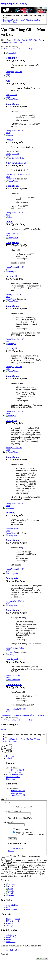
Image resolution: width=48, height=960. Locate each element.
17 (20, 49)
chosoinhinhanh (14, 684)
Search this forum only (24, 832)
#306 (8, 215)
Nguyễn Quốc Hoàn (16, 163)
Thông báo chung (13, 919)
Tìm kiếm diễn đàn (18, 770)
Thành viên (10, 779)
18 (23, 49)
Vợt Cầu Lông (11, 909)
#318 (8, 650)
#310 (8, 341)
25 (27, 49)
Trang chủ (10, 756)
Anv (8, 80)
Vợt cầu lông (11, 935)
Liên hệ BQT (11, 925)
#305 (8, 177)
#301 (8, 74)
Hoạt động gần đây (18, 795)
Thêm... (11, 851)
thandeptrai (12, 659)
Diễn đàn (9, 758)
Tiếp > (31, 49)
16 (18, 49)
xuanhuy (10, 512)
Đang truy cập (16, 793)
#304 (8, 156)
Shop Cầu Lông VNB (14, 774)
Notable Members (18, 791)
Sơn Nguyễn (12, 578)
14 (13, 49)
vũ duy (9, 221)
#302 (8, 97)
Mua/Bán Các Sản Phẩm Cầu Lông (28, 40)
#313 (8, 450)
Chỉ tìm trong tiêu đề (23, 807)
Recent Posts (16, 772)
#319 (8, 677)
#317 (8, 603)
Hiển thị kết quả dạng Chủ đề (32, 834)
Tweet (3, 729)
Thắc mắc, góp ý (12, 921)
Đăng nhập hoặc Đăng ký (14, 3)
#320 (8, 711)
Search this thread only (24, 829)
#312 (8, 413)
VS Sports (10, 907)
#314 (8, 506)
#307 (8, 235)
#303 (8, 133)
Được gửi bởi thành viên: (13, 811)
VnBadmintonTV (13, 777)
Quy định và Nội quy (14, 950)
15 (15, 49)
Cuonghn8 (11, 57)
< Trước (4, 49)
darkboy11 (11, 276)
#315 (8, 531)
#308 (8, 269)
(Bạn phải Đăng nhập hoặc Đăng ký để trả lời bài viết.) (22, 715)
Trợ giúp (9, 923)
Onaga (9, 139)
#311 (8, 369)
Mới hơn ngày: (8, 822)
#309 (8, 297)
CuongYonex (12, 42)
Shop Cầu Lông (12, 905)
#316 (8, 571)
